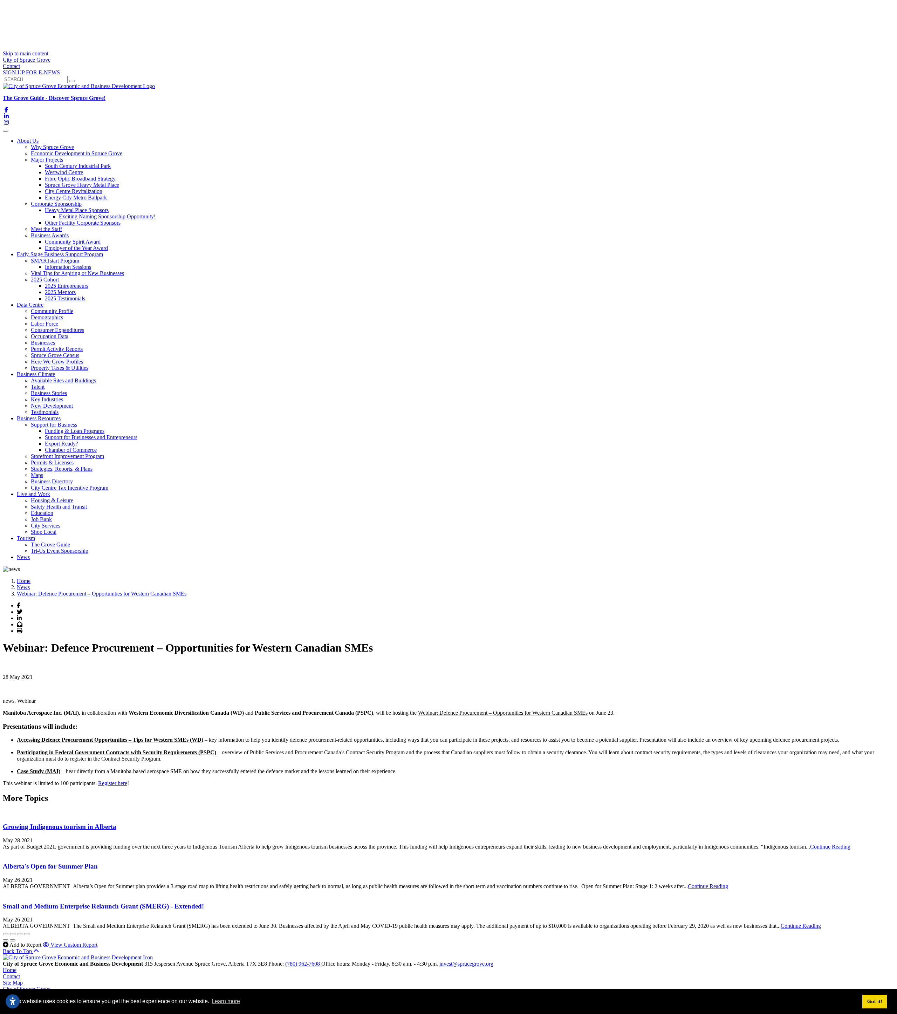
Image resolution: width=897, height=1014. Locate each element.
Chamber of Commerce (71, 450)
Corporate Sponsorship (56, 204)
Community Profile (52, 311)
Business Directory (52, 481)
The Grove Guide (50, 544)
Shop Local (43, 532)
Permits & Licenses (52, 462)
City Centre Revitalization (73, 191)
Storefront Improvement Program (67, 456)
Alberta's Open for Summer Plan (50, 866)
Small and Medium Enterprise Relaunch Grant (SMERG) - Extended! (103, 906)
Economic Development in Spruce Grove (76, 153)
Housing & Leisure (52, 500)
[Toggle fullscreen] (19, 934)
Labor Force (44, 324)
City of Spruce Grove (26, 60)
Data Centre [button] (30, 305)
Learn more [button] (226, 1001)
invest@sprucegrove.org (466, 964)
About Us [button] (28, 141)
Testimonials (45, 412)
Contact (11, 66)
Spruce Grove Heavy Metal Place (82, 185)
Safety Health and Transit (59, 507)
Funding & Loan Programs (74, 431)
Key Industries (47, 399)
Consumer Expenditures (57, 330)
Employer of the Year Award (76, 248)
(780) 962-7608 (303, 964)
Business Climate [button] (36, 374)
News (23, 557)
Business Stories (49, 393)
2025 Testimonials (65, 298)
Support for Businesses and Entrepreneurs (91, 437)
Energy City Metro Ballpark (76, 197)
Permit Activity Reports (57, 349)
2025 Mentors (60, 292)
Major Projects (47, 160)
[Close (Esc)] (5, 934)
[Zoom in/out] (26, 934)
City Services (45, 526)
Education (42, 513)
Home (9, 970)
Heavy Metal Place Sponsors (77, 210)
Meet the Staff (46, 229)
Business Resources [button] (39, 418)
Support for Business (54, 425)
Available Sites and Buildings (63, 380)
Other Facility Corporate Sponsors (83, 223)
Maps (37, 475)
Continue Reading (830, 847)
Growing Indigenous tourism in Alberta (59, 826)
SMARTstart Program (55, 261)
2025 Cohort (45, 280)
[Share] (12, 934)
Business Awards (50, 235)
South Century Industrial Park (78, 166)
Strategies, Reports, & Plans (62, 469)
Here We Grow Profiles (57, 362)
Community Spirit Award (73, 242)
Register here (112, 783)
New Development (52, 406)
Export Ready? (61, 444)
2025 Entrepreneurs (66, 286)
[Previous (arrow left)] (5, 940)
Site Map (13, 983)
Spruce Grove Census (55, 355)
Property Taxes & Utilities (59, 368)
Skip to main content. (27, 53)
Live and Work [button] (33, 494)
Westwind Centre (64, 172)
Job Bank (41, 519)
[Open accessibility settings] (13, 1001)
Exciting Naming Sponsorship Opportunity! (107, 216)
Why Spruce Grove (52, 147)
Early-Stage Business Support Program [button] (60, 254)
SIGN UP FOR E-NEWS (31, 72)
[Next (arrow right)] (12, 940)
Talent (37, 387)
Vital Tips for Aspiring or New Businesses (77, 273)
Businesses (43, 343)
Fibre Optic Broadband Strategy (80, 179)
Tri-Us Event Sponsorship (59, 551)
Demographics (47, 317)
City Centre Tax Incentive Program (69, 488)
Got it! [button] (874, 1001)
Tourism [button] (26, 538)
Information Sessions (68, 267)
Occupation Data (49, 336)
